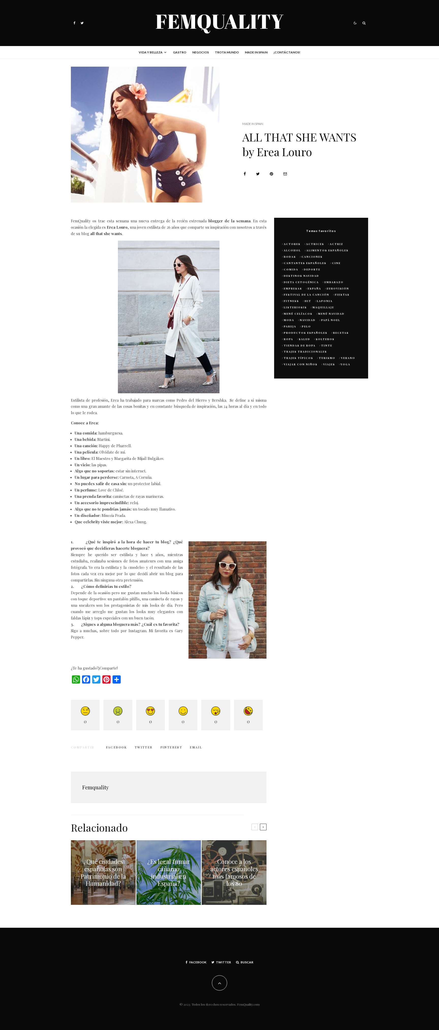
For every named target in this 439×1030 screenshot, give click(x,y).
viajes (329, 364)
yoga (345, 364)
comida (291, 269)
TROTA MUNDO (227, 52)
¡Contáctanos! (287, 52)
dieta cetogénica (301, 282)
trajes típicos (298, 358)
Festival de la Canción (306, 294)
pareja (290, 326)
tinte (326, 345)
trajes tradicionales (305, 351)
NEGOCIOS (200, 52)
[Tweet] (258, 174)
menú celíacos (298, 313)
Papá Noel (330, 320)
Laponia (325, 301)
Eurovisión (338, 288)
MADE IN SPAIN (256, 52)
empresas (293, 288)
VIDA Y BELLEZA (151, 52)
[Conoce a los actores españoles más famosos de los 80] (234, 872)
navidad (308, 320)
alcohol (292, 250)
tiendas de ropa (300, 345)
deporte (312, 269)
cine (336, 263)
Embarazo (333, 282)
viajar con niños (301, 364)
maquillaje (323, 307)
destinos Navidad (301, 276)
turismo (327, 358)
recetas (341, 333)
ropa (288, 339)
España (314, 288)
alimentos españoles (327, 250)
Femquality (95, 787)
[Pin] (271, 174)
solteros (325, 339)
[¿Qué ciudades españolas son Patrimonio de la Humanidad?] (103, 872)
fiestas (342, 294)
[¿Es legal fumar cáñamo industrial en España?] (168, 872)
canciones (312, 256)
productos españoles (305, 333)
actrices (315, 244)
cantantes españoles (305, 263)
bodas (290, 256)
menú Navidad (331, 313)
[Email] (285, 174)
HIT (308, 301)
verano (348, 358)
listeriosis (295, 307)
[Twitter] (82, 23)
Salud (304, 339)
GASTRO (179, 52)
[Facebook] (74, 23)
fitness (291, 301)
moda (289, 320)
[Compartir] (245, 174)
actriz (336, 244)
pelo (306, 326)
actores (292, 244)
